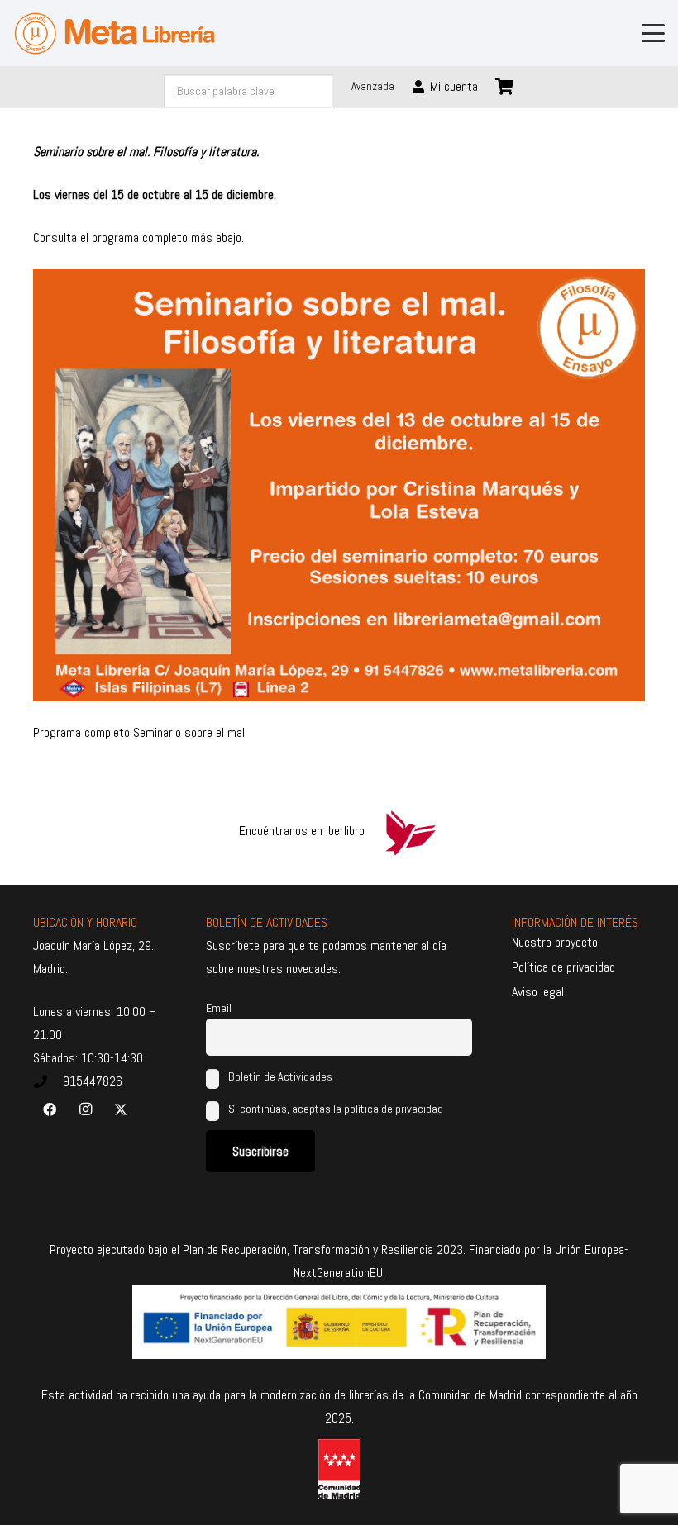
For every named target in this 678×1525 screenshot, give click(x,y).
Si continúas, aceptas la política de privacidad (335, 1108)
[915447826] (48, 1081)
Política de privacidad (563, 967)
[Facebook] (49, 1109)
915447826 (92, 1081)
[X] (120, 1109)
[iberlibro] (410, 831)
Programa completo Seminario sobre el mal (139, 732)
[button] (653, 33)
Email (219, 1007)
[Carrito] (505, 86)
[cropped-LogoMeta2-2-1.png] (114, 33)
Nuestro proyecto (555, 942)
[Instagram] (85, 1109)
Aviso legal (538, 991)
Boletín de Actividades (279, 1076)
